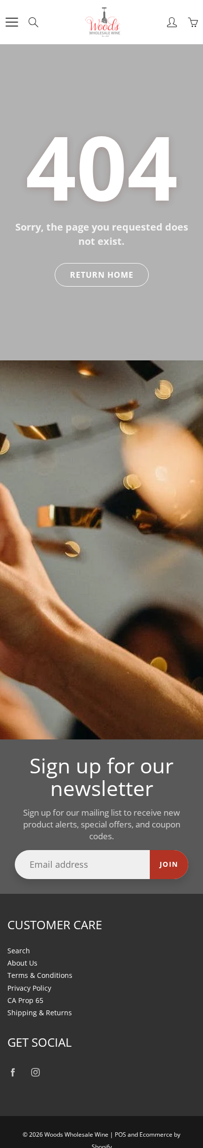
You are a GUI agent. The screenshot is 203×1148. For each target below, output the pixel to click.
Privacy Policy (29, 988)
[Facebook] (12, 1072)
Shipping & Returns (39, 1012)
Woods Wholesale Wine (76, 1134)
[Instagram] (35, 1072)
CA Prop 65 (25, 1000)
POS (120, 1134)
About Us (22, 963)
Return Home (102, 274)
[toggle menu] (11, 22)
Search (18, 950)
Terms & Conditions (39, 975)
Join (169, 864)
